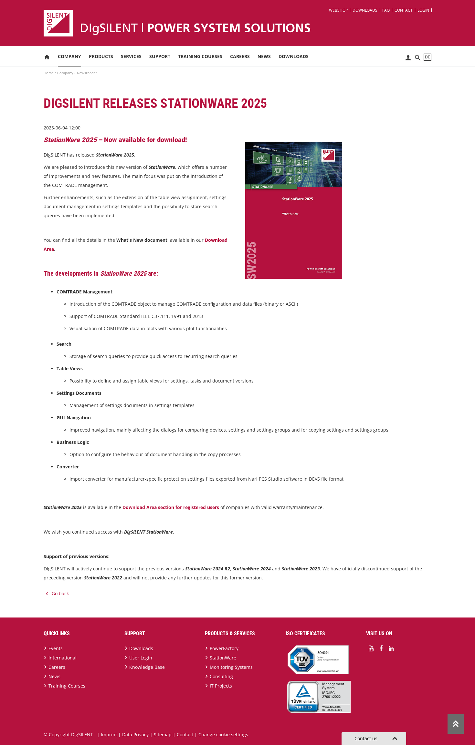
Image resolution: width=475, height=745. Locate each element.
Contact (404, 10)
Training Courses (200, 56)
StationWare (223, 658)
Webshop (338, 10)
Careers (240, 56)
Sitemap (163, 734)
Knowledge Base (147, 667)
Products (101, 56)
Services (131, 56)
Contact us (377, 738)
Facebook (381, 648)
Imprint (109, 734)
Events (55, 648)
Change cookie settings (223, 734)
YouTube (371, 648)
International (62, 658)
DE (427, 57)
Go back (60, 593)
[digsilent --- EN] (241, 23)
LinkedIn (391, 648)
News (264, 56)
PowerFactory (224, 648)
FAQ (386, 10)
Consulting (221, 676)
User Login (140, 658)
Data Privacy (135, 734)
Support (159, 56)
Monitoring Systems (231, 667)
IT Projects (221, 686)
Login (423, 10)
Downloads (365, 10)
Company (69, 56)
